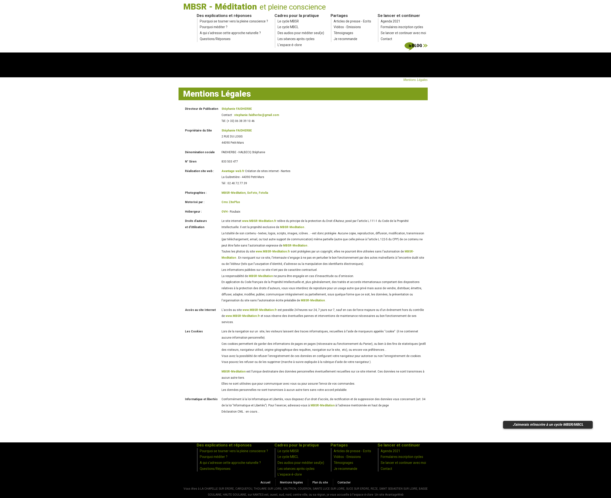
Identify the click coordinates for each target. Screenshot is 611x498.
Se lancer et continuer (399, 15)
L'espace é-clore (290, 45)
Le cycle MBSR (288, 21)
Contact (386, 39)
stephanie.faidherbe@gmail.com (256, 115)
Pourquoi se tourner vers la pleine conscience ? (234, 21)
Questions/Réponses (215, 39)
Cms (230, 202)
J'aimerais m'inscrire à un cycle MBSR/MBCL (548, 424)
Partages (339, 15)
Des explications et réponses (224, 15)
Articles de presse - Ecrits (352, 21)
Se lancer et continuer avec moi (403, 33)
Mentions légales (291, 482)
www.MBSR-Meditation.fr (259, 221)
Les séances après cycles (296, 39)
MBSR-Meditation (233, 192)
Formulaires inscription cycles (402, 27)
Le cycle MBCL (288, 27)
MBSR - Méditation (220, 7)
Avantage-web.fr (232, 171)
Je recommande (345, 39)
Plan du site (320, 482)
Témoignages (343, 33)
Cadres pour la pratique (296, 15)
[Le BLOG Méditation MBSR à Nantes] (416, 47)
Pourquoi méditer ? (213, 27)
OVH (224, 211)
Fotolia (263, 192)
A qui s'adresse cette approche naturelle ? (230, 33)
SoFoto (252, 192)
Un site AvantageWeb (389, 494)
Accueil (265, 482)
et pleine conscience (293, 6)
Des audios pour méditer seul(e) (301, 33)
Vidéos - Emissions (347, 27)
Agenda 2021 (390, 21)
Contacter (344, 482)
